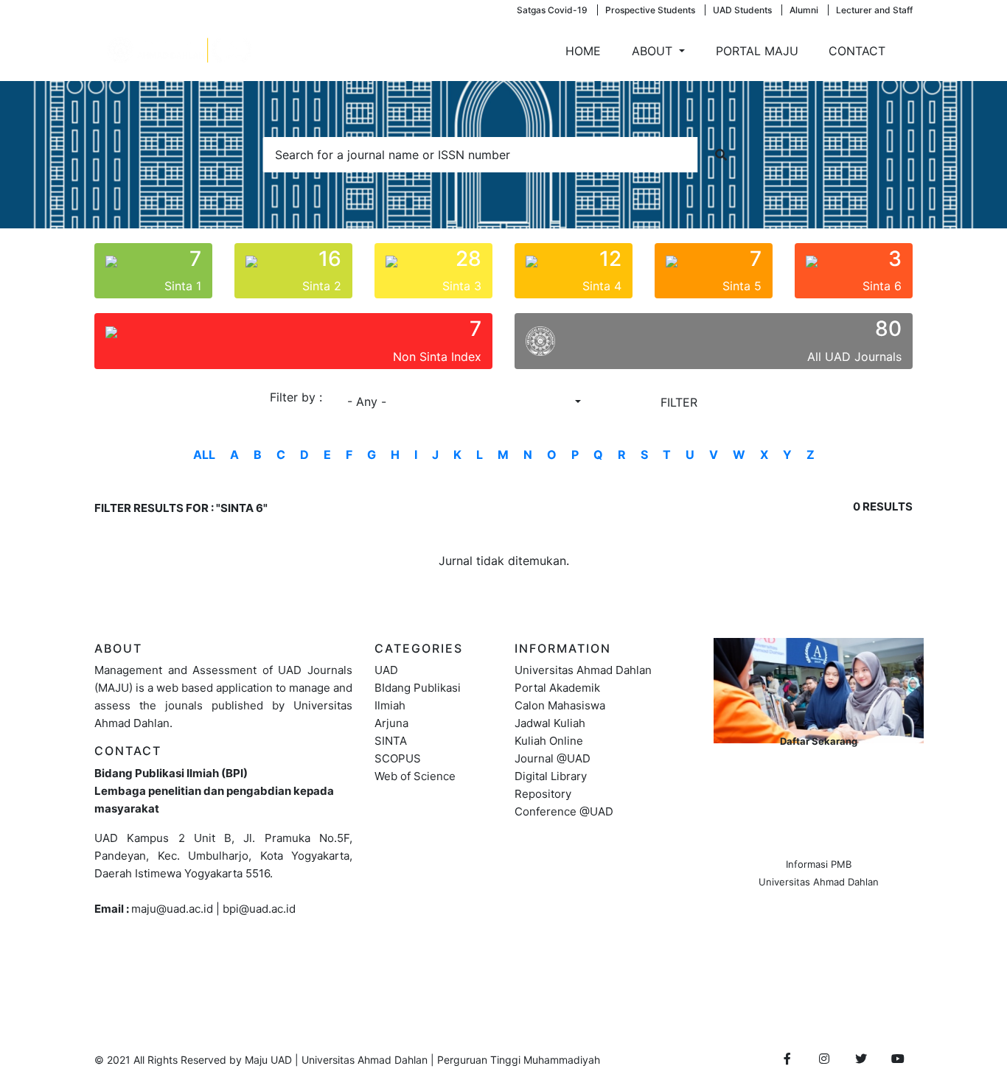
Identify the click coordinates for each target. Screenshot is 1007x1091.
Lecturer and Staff (874, 9)
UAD (386, 670)
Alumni (804, 9)
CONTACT (857, 50)
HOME (583, 50)
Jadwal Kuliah (550, 723)
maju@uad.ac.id (172, 909)
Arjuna (391, 723)
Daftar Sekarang (818, 741)
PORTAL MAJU (757, 50)
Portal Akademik (557, 688)
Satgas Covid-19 (552, 9)
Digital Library (551, 776)
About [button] (654, 50)
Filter (679, 402)
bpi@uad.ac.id (259, 909)
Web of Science (415, 776)
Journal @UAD (552, 758)
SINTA (390, 741)
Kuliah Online (549, 741)
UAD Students (742, 9)
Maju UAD (268, 1059)
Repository (543, 794)
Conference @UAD (564, 811)
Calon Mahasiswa (560, 705)
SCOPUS (397, 758)
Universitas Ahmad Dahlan (583, 670)
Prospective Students (650, 9)
